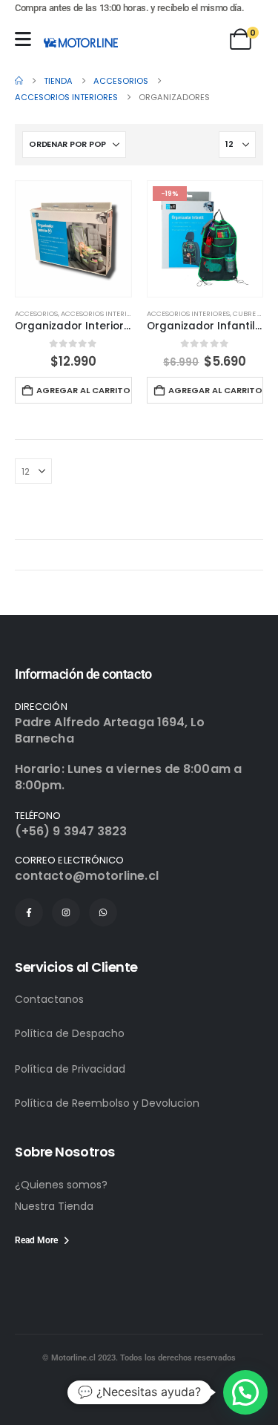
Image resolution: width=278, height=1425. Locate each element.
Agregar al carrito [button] (83, 390)
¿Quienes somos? (61, 1184)
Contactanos (49, 999)
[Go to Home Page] (19, 81)
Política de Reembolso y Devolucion (107, 1103)
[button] (245, 1392)
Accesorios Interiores (102, 313)
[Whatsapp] (103, 912)
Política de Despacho (70, 1033)
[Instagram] (66, 912)
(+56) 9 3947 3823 (71, 831)
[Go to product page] (73, 239)
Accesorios (36, 313)
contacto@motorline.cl (87, 875)
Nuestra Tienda (54, 1206)
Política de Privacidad (70, 1069)
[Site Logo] (81, 42)
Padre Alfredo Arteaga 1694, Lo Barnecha (110, 730)
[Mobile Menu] (23, 39)
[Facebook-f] (29, 912)
